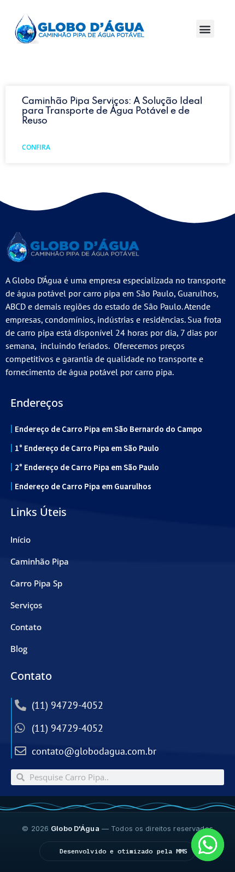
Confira (36, 147)
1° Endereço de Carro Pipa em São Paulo (87, 448)
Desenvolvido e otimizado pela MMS (124, 851)
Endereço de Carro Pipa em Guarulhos (83, 486)
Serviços (26, 605)
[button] (205, 29)
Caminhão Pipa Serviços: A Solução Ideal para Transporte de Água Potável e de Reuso (112, 111)
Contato (26, 626)
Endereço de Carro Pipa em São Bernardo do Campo (108, 429)
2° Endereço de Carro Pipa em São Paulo (87, 467)
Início (20, 539)
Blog (18, 648)
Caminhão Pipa (39, 561)
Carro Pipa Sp (36, 583)
